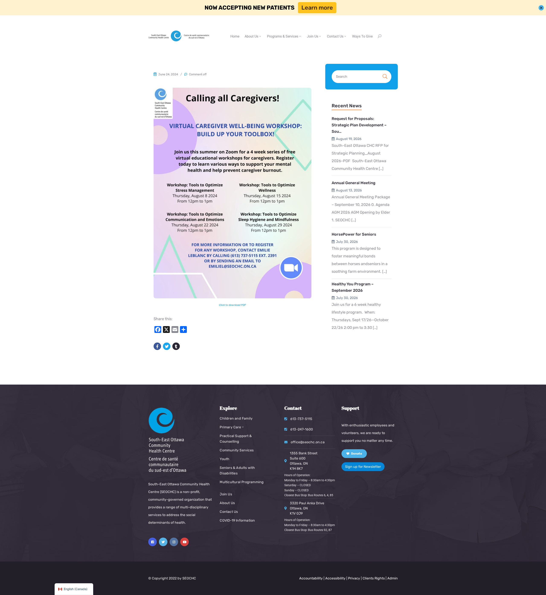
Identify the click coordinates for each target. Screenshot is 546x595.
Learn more (317, 7)
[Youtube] (184, 542)
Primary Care (230, 427)
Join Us (312, 36)
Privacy (354, 578)
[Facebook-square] (152, 542)
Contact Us (229, 512)
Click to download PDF (232, 304)
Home (234, 36)
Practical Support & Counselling (236, 438)
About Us (251, 36)
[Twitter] (163, 542)
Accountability (311, 578)
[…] (381, 168)
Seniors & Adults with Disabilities (237, 470)
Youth (224, 459)
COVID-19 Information (237, 520)
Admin (392, 578)
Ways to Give (362, 36)
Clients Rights (374, 578)
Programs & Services (282, 36)
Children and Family (236, 418)
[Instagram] (174, 542)
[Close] (541, 7)
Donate (356, 453)
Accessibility (335, 578)
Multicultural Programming (242, 482)
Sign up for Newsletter (363, 467)
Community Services (237, 450)
